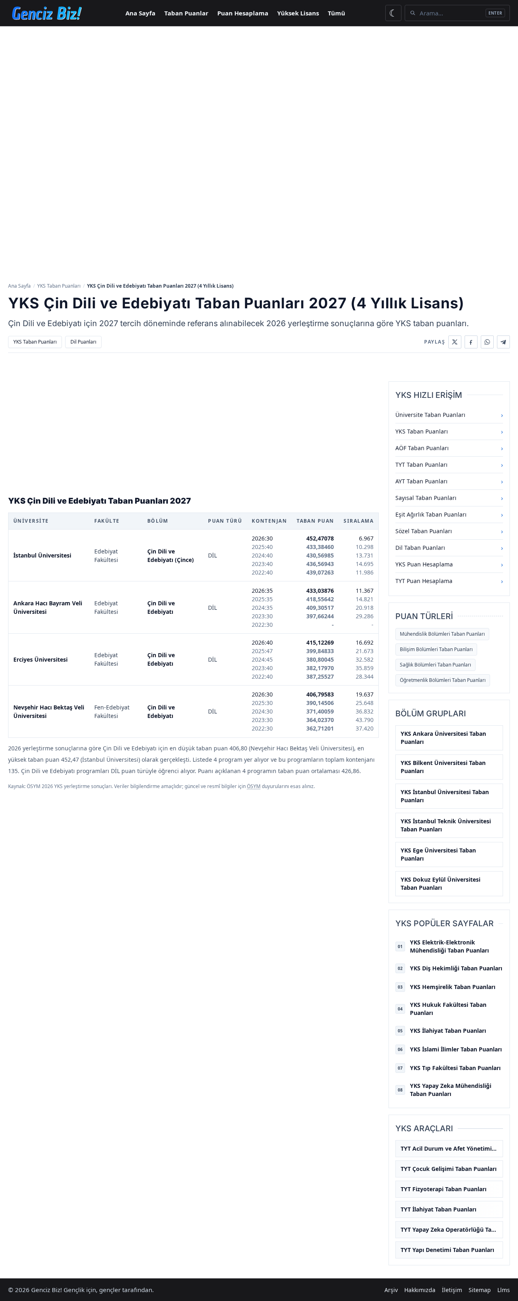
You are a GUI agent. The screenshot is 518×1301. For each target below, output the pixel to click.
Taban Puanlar (186, 13)
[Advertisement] (259, 87)
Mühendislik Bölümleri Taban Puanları (442, 633)
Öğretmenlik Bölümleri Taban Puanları (443, 680)
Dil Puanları (83, 341)
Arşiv (391, 1290)
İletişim (452, 1290)
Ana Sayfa (140, 13)
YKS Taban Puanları (59, 285)
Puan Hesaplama (242, 13)
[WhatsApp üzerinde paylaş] (487, 341)
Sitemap (480, 1290)
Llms (503, 1290)
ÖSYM (254, 786)
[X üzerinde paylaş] (454, 341)
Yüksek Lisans (298, 13)
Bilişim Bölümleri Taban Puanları (436, 649)
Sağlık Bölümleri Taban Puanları (435, 664)
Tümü (336, 13)
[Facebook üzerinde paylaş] (471, 341)
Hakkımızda (419, 1290)
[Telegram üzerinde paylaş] (503, 341)
